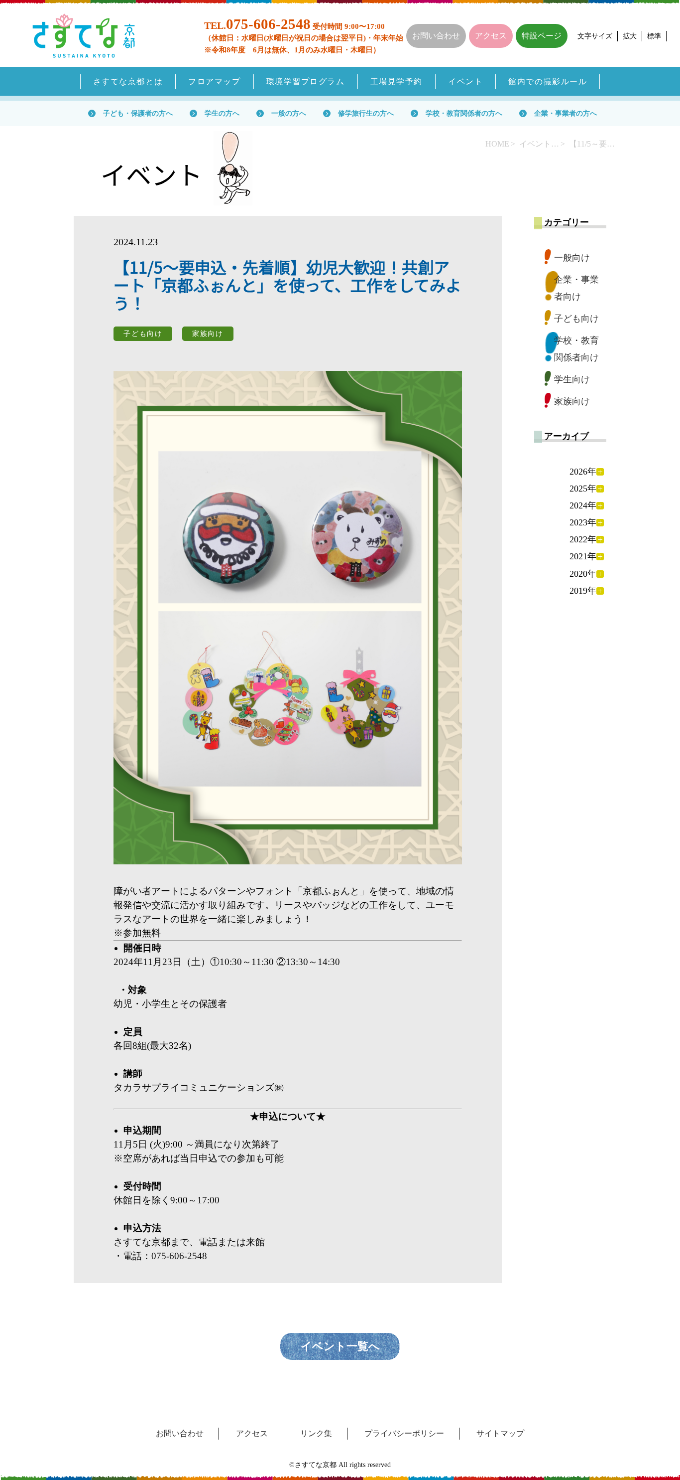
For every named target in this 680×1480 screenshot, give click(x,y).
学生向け (572, 379)
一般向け (572, 258)
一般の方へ (288, 113)
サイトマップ (500, 1433)
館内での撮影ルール (547, 81)
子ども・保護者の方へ (138, 113)
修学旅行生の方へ (366, 113)
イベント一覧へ (340, 1346)
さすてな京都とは (128, 81)
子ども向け (576, 319)
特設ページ (542, 35)
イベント (465, 81)
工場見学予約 (396, 81)
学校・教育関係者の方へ (464, 113)
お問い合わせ (436, 35)
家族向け (572, 401)
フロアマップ (214, 81)
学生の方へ (222, 113)
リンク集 (316, 1433)
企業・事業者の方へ (565, 113)
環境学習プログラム (305, 81)
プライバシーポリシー (404, 1433)
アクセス (491, 35)
